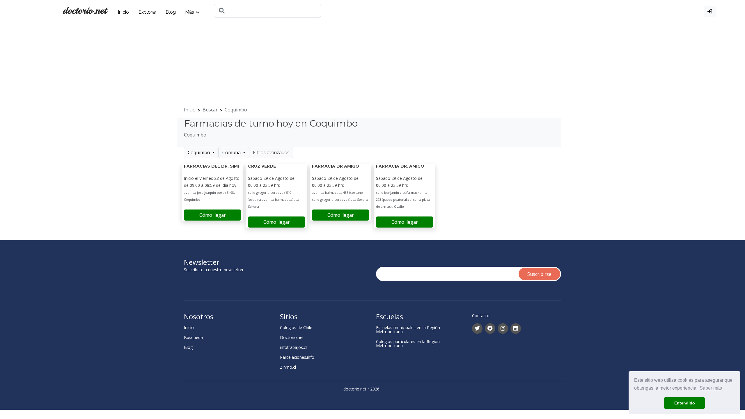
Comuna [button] (232, 152)
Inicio (123, 12)
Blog (171, 12)
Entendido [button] (684, 403)
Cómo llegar (212, 215)
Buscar (210, 109)
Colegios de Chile (296, 328)
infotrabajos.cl (293, 347)
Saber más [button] (711, 388)
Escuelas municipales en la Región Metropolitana (408, 330)
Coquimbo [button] (199, 152)
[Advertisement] (174, 65)
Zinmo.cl (288, 367)
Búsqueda (193, 337)
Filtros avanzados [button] (271, 152)
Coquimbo (236, 109)
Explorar (147, 12)
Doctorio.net (292, 337)
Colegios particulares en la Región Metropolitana (408, 344)
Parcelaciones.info (297, 357)
